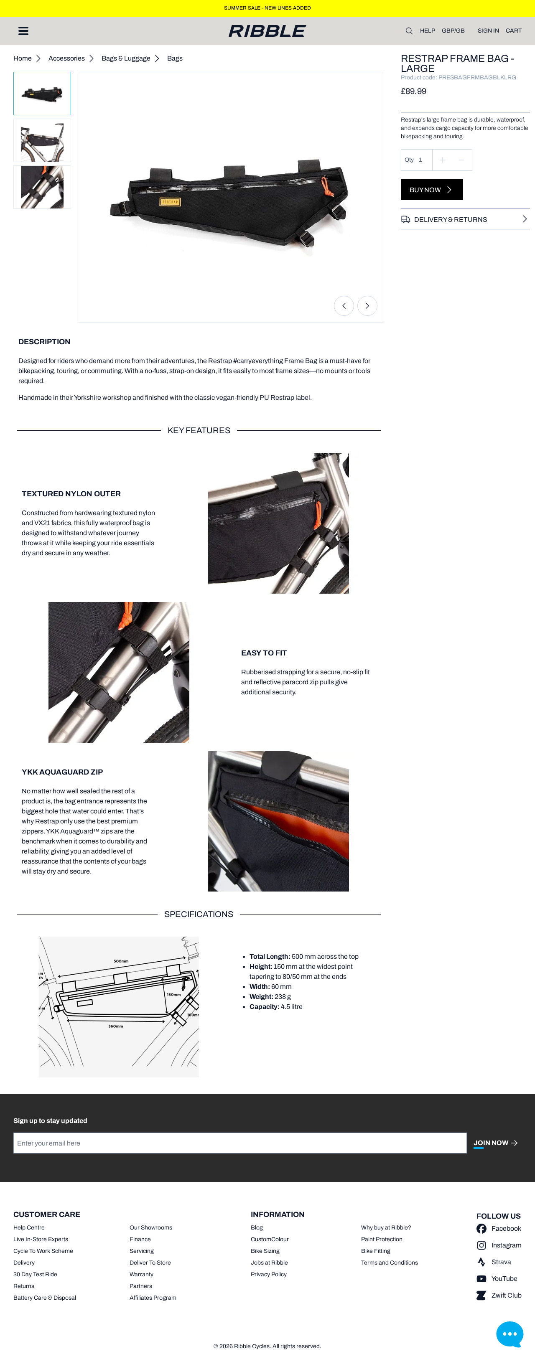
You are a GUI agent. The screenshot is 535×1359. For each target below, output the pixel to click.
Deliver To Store (150, 1263)
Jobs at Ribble (269, 1263)
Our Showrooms (151, 1227)
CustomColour (270, 1239)
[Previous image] (344, 306)
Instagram (507, 1245)
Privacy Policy (269, 1274)
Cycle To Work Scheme (43, 1251)
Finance (140, 1239)
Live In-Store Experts (40, 1239)
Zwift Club (507, 1295)
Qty (409, 160)
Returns (23, 1286)
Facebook (506, 1228)
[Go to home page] (267, 31)
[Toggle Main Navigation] (23, 31)
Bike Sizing (265, 1251)
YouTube (504, 1278)
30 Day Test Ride (35, 1274)
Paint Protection (382, 1239)
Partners (141, 1286)
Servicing (142, 1251)
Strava (501, 1261)
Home (22, 58)
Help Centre (29, 1227)
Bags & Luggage (126, 58)
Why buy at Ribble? (386, 1227)
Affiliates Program (153, 1298)
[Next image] (367, 306)
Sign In (488, 31)
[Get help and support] (510, 1334)
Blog (257, 1227)
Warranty (141, 1274)
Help (427, 31)
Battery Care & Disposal (44, 1298)
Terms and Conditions (389, 1263)
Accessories (66, 58)
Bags (175, 58)
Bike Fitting (375, 1251)
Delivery (24, 1263)
